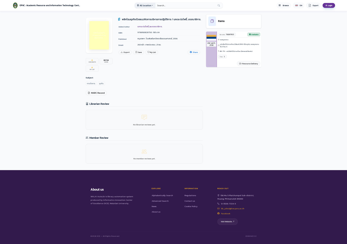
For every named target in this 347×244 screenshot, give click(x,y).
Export (126, 52)
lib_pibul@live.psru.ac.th (232, 208)
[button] (46, 5)
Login (330, 5)
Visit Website (226, 221)
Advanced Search (160, 200)
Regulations (190, 195)
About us (156, 211)
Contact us (189, 200)
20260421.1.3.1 (250, 236)
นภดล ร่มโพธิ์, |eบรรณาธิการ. (149, 26)
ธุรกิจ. (101, 83)
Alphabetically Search (162, 195)
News (154, 206)
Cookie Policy (190, 206)
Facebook (225, 213)
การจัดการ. (91, 83)
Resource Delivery (250, 63)
